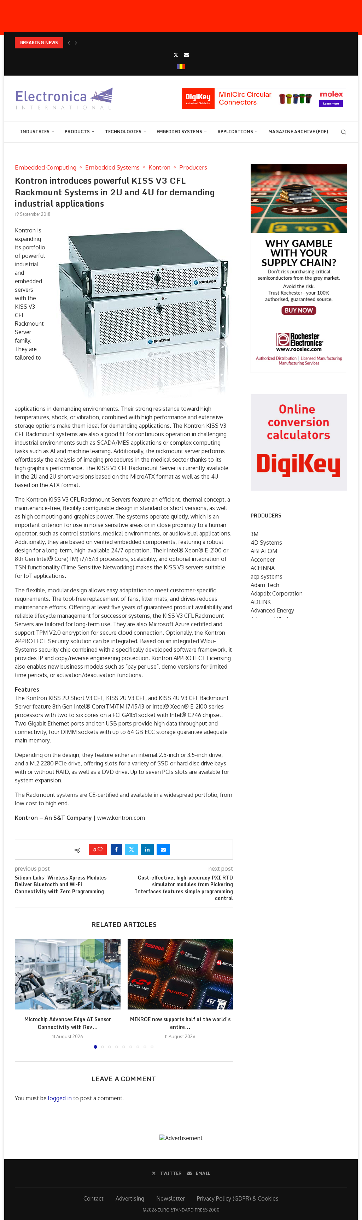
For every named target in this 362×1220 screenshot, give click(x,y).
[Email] (186, 55)
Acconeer (263, 559)
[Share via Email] (163, 849)
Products (77, 131)
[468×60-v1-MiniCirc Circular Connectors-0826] (264, 91)
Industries (34, 131)
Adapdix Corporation (277, 593)
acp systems (266, 576)
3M (254, 534)
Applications (235, 131)
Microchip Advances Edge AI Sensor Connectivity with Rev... (67, 1023)
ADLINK (261, 601)
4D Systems (266, 542)
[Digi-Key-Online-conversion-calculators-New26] (299, 399)
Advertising (130, 1198)
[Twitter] (176, 55)
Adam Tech (265, 584)
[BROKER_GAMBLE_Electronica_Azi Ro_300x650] (299, 168)
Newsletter (170, 1198)
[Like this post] (100, 849)
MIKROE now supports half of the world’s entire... (180, 1023)
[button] (69, 42)
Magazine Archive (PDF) (298, 131)
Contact (93, 1198)
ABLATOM (264, 551)
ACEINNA (263, 567)
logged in (60, 1098)
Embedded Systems (179, 131)
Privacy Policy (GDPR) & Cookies (238, 1198)
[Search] (343, 132)
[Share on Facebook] (116, 849)
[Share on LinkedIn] (147, 849)
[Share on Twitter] (131, 849)
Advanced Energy (272, 610)
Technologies (123, 131)
